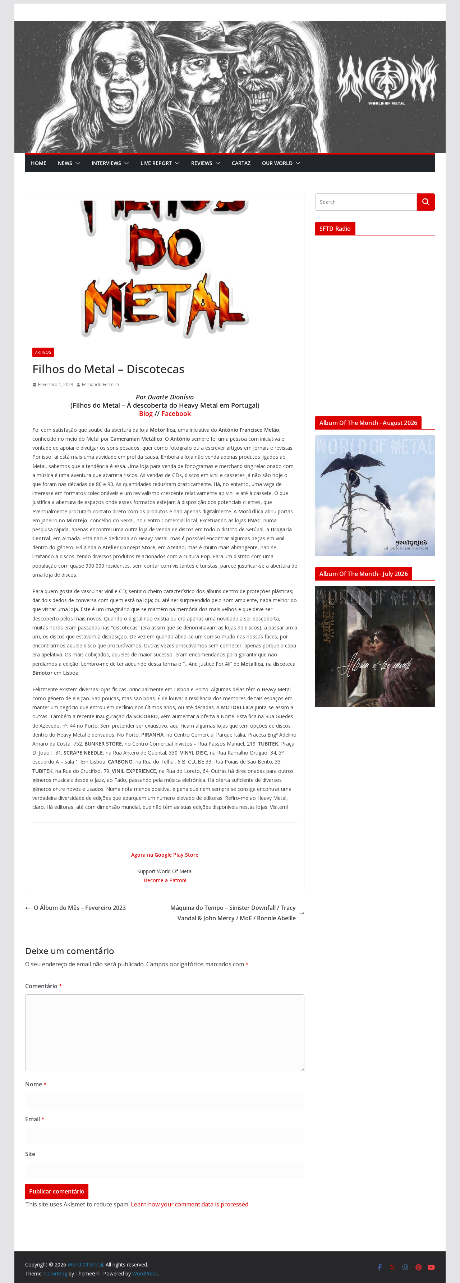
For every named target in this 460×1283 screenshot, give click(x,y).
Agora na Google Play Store (164, 854)
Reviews (201, 163)
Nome (36, 1084)
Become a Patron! (165, 880)
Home (38, 163)
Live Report (156, 163)
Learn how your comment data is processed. (190, 1204)
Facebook (176, 413)
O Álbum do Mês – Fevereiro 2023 (80, 908)
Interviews (106, 163)
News (65, 163)
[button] (76, 163)
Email (35, 1119)
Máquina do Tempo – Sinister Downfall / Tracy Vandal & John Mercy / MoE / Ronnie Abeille (233, 913)
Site (30, 1154)
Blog (146, 413)
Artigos (43, 352)
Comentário (43, 986)
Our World (277, 163)
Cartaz (241, 163)
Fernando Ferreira (100, 384)
